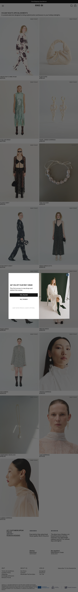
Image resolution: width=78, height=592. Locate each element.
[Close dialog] (68, 275)
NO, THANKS (24, 299)
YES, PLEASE (24, 295)
